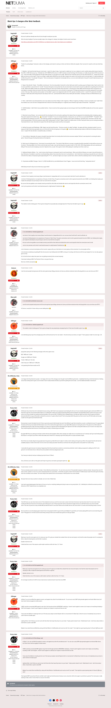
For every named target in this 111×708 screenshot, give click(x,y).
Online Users (20, 11)
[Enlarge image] (41, 116)
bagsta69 (15, 25)
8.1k (14, 283)
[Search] (103, 8)
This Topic (97, 8)
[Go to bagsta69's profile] (9, 26)
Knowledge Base (22, 8)
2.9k (14, 49)
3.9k (14, 423)
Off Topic (23, 27)
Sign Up (101, 3)
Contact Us (55, 704)
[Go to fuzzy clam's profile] (13, 413)
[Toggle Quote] (23, 231)
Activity (14, 8)
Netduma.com (31, 8)
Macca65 (13, 228)
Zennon (13, 268)
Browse (8, 8)
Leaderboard (28, 11)
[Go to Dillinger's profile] (13, 66)
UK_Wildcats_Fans (13, 376)
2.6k (14, 76)
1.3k (14, 391)
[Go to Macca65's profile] (13, 233)
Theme (49, 704)
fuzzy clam (13, 408)
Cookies (62, 704)
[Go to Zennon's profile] (13, 273)
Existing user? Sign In (91, 3)
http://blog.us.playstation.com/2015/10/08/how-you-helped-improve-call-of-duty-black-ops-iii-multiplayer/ (46, 42)
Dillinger (13, 61)
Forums (8, 11)
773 (14, 241)
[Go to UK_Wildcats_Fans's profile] (13, 381)
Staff (14, 11)
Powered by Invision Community (55, 705)
